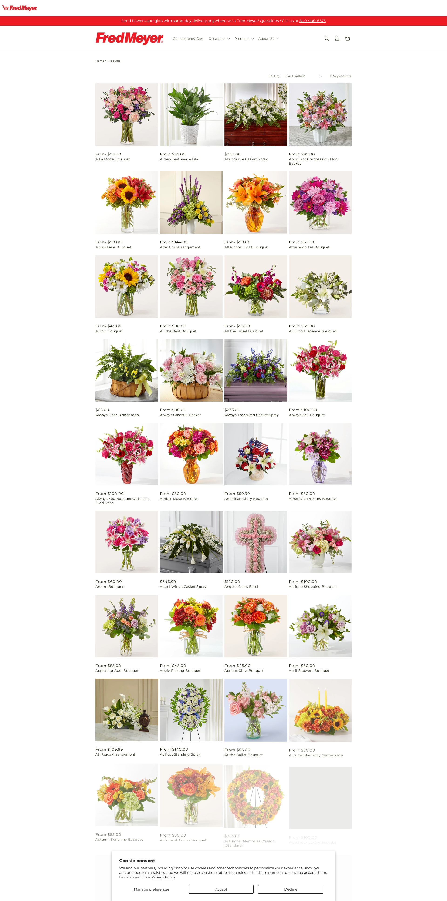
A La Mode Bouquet (112, 159)
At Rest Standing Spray (180, 754)
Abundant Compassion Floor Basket (314, 161)
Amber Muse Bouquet (179, 499)
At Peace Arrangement (115, 754)
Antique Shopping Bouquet (313, 587)
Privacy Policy (163, 877)
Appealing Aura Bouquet (117, 671)
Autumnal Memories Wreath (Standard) (249, 840)
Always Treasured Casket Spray (251, 415)
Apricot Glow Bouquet (244, 671)
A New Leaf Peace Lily (179, 159)
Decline (290, 889)
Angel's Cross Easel (241, 587)
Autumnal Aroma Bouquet (183, 838)
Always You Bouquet (307, 415)
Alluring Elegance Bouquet (312, 331)
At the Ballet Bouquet (243, 754)
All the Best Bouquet (178, 331)
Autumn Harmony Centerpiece (316, 754)
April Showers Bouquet (309, 671)
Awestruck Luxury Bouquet (312, 838)
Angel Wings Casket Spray (183, 587)
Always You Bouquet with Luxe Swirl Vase (122, 501)
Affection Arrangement (180, 247)
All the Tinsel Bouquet (243, 331)
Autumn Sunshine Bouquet (119, 838)
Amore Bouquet (109, 587)
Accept (221, 889)
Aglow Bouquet (109, 331)
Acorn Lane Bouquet (113, 247)
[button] (219, 39)
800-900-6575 (312, 21)
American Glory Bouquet (246, 499)
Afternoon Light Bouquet (246, 247)
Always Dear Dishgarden (117, 415)
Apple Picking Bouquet (180, 671)
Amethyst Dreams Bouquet (313, 499)
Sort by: (274, 76)
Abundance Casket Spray (246, 159)
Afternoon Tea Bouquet (309, 247)
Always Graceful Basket (180, 415)
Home (99, 60)
